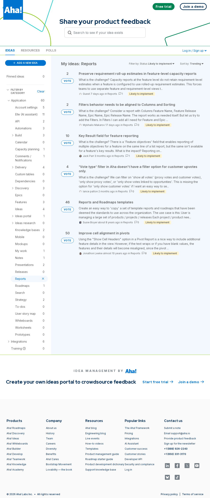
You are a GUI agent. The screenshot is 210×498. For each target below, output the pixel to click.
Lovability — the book (59, 469)
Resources (30, 50)
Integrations (132, 438)
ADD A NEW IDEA (27, 62)
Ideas (10, 50)
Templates (91, 448)
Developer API (133, 459)
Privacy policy (169, 494)
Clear (41, 91)
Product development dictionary (104, 464)
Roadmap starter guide (99, 459)
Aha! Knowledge (16, 464)
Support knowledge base (100, 469)
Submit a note (172, 428)
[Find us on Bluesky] (167, 477)
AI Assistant (132, 443)
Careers (51, 443)
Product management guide (102, 454)
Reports (112, 93)
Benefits (51, 454)
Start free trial (158, 382)
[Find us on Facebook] (177, 465)
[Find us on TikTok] (177, 477)
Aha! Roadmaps (16, 428)
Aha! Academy (15, 469)
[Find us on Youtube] (197, 465)
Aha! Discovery (16, 433)
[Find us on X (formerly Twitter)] (187, 465)
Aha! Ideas (13, 438)
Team (49, 438)
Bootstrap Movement (59, 464)
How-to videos (94, 443)
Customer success (136, 448)
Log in (128, 469)
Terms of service (192, 494)
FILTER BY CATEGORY (18, 91)
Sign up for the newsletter (179, 443)
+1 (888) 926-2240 (175, 448)
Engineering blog (95, 433)
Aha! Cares (52, 459)
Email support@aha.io (177, 433)
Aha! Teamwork (16, 459)
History (50, 433)
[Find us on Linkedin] (167, 465)
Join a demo (191, 382)
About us (51, 428)
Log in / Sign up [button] (193, 50)
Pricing (129, 433)
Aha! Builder (14, 448)
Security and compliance (139, 464)
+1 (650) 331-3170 (175, 454)
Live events (92, 438)
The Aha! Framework (137, 428)
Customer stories (135, 454)
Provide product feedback (180, 438)
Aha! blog (91, 428)
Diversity (51, 448)
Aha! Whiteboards (17, 443)
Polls (51, 50)
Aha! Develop (15, 454)
